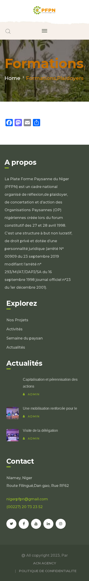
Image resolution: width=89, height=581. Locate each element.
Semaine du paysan (24, 338)
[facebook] (24, 524)
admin (34, 394)
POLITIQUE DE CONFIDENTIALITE (47, 571)
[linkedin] (48, 524)
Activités (14, 329)
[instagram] (61, 524)
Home (12, 78)
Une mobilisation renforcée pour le (50, 408)
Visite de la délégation (40, 430)
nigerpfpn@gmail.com (27, 499)
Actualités (15, 347)
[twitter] (11, 524)
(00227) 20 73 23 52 (24, 507)
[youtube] (36, 524)
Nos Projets (17, 320)
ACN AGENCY (44, 563)
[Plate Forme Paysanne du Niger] (44, 10)
